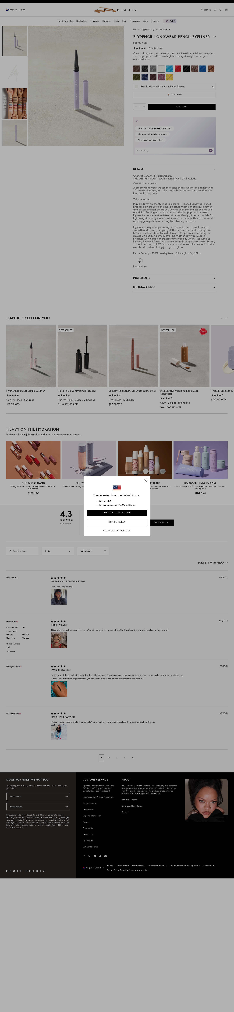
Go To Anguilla (117, 522)
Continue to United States (117, 512)
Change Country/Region (117, 531)
